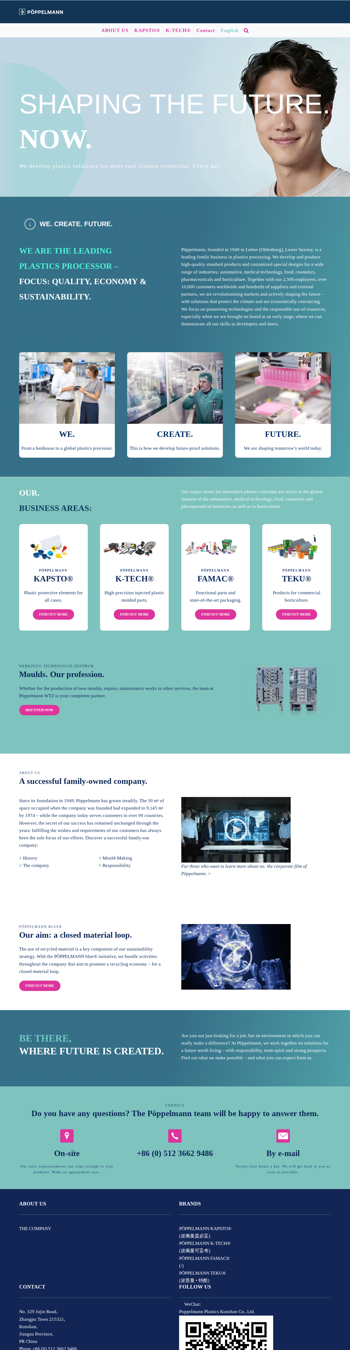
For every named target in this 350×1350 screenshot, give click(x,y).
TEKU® (296, 578)
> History (28, 858)
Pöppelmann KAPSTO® (205, 1228)
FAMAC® (215, 578)
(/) (181, 1265)
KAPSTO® (53, 578)
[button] (246, 30)
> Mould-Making (115, 858)
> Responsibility (115, 865)
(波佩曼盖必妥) (194, 1236)
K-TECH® (134, 578)
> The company (34, 865)
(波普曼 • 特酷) (194, 1280)
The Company (35, 1228)
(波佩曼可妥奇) (194, 1250)
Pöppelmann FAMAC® (204, 1258)
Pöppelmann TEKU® (202, 1273)
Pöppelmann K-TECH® (205, 1243)
